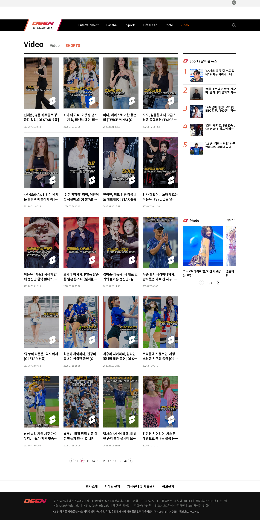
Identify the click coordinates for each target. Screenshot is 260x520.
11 (76, 461)
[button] (201, 282)
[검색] (234, 25)
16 (104, 461)
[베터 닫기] (234, 2)
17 (109, 461)
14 (93, 461)
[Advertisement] (209, 185)
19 (120, 461)
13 (88, 461)
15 (98, 461)
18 (114, 461)
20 (125, 461)
